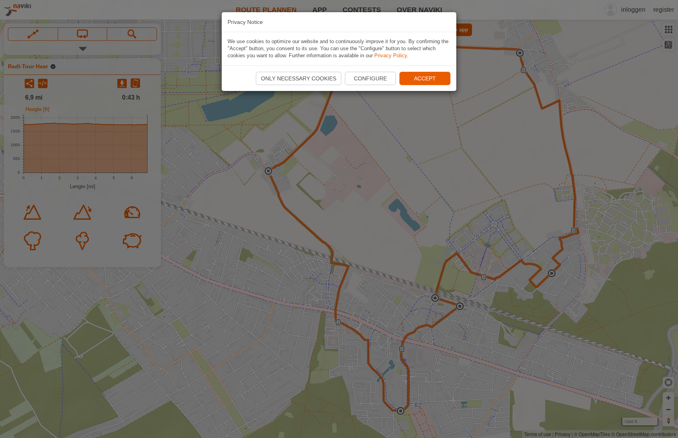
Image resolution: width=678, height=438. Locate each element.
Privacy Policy (390, 55)
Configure (370, 78)
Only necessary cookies (298, 78)
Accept (425, 78)
